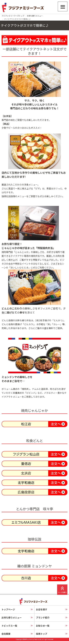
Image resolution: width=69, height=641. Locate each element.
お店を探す (41, 609)
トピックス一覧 (9, 625)
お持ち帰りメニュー (35, 15)
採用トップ (41, 633)
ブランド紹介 (42, 617)
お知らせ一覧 (42, 625)
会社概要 (5, 633)
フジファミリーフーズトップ (13, 15)
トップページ (8, 609)
